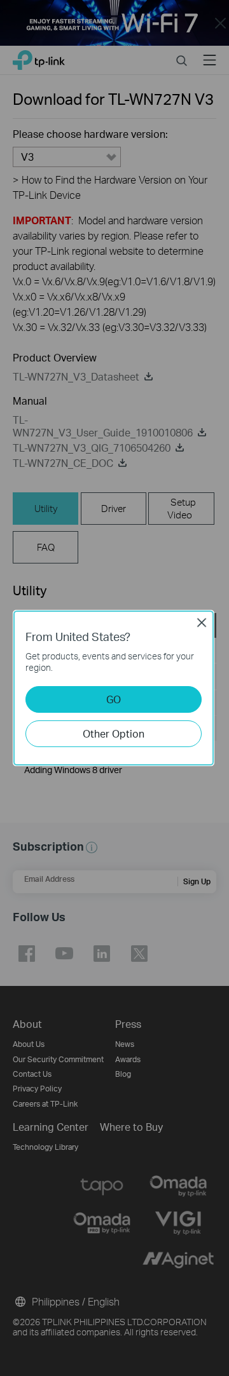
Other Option (113, 733)
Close (202, 622)
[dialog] (114, 688)
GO (113, 699)
